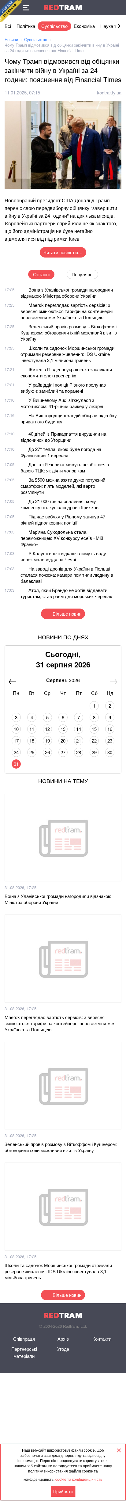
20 (63, 740)
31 (16, 764)
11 (31, 729)
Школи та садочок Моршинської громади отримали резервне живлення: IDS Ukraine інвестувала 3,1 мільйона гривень (67, 354)
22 (94, 740)
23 (109, 740)
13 (63, 729)
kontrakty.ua (109, 92)
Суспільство (54, 26)
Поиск (118, 7)
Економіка (84, 26)
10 (16, 729)
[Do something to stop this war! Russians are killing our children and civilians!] (11, 11)
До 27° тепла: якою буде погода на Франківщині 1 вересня (60, 452)
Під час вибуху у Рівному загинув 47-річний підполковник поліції (63, 519)
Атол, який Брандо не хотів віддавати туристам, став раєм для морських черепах (66, 593)
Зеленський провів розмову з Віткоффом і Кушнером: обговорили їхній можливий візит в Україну (68, 332)
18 (31, 740)
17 (16, 740)
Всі (8, 26)
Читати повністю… (63, 252)
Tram (63, 7)
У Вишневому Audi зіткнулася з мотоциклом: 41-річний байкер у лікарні (61, 403)
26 (47, 752)
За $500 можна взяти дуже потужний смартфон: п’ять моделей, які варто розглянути (62, 485)
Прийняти (63, 1491)
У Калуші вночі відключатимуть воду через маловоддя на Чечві (63, 556)
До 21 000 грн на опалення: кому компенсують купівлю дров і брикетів (59, 504)
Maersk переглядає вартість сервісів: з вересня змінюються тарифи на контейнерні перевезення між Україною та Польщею (66, 311)
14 (78, 729)
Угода (63, 1349)
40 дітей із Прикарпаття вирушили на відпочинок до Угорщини (63, 436)
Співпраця (24, 1338)
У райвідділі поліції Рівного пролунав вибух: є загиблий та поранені (63, 387)
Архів (63, 1338)
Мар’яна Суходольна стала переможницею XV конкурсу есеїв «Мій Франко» (61, 538)
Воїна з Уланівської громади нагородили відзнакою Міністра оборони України (66, 292)
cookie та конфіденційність (78, 1479)
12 (47, 729)
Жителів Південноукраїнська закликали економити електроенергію (66, 372)
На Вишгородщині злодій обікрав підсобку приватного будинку (68, 418)
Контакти (101, 1338)
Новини (11, 39)
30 (109, 752)
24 (16, 752)
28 (78, 752)
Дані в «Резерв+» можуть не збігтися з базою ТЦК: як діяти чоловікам (64, 467)
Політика (26, 26)
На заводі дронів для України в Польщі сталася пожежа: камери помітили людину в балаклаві (66, 574)
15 (94, 729)
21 (78, 740)
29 (94, 752)
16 (109, 729)
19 (47, 740)
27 (63, 752)
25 (31, 752)
